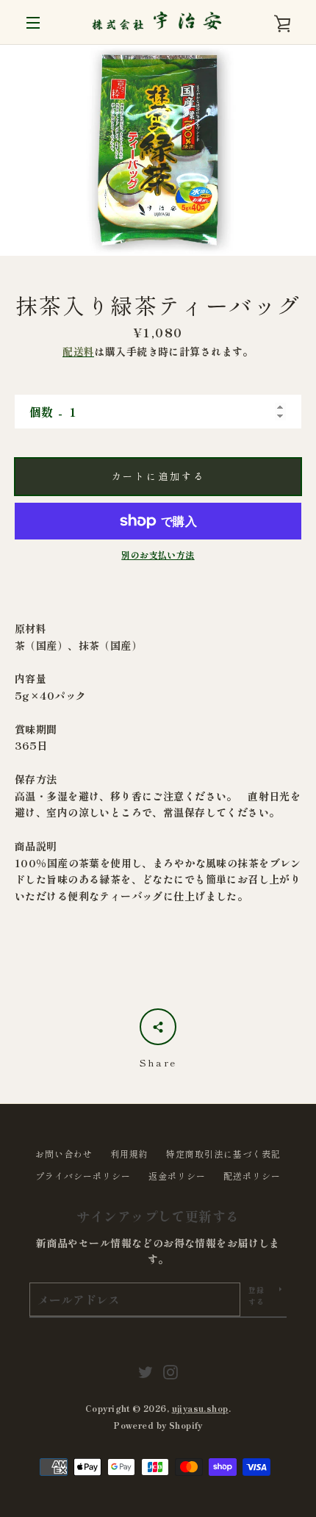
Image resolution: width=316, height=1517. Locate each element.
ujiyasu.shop (200, 1408)
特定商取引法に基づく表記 (223, 1153)
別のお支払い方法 (157, 554)
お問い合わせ (64, 1153)
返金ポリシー (177, 1175)
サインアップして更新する (157, 1215)
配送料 (78, 351)
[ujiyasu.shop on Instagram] (170, 1370)
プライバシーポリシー (83, 1175)
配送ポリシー (252, 1175)
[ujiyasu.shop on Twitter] (145, 1370)
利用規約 (129, 1153)
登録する (256, 1295)
